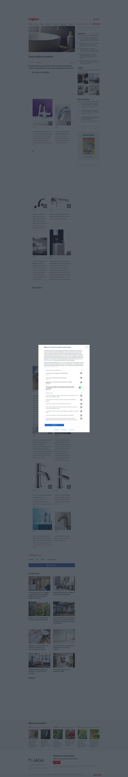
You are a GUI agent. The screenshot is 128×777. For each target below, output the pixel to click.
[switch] (80, 373)
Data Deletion (56, 429)
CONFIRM (54, 425)
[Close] (87, 347)
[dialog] (64, 388)
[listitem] (64, 370)
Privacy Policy (71, 429)
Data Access (64, 429)
